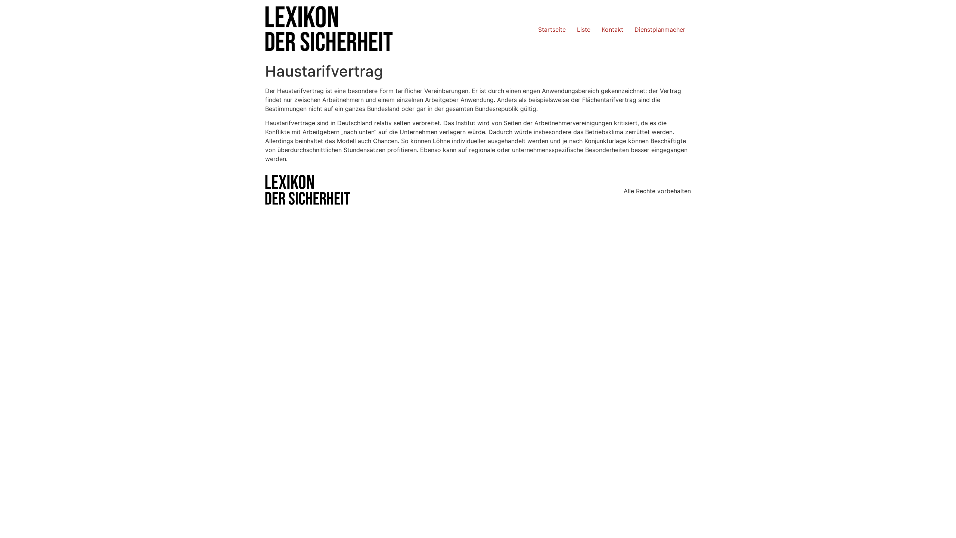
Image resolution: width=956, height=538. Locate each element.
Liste (583, 29)
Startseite (552, 29)
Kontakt (612, 29)
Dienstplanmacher (659, 29)
